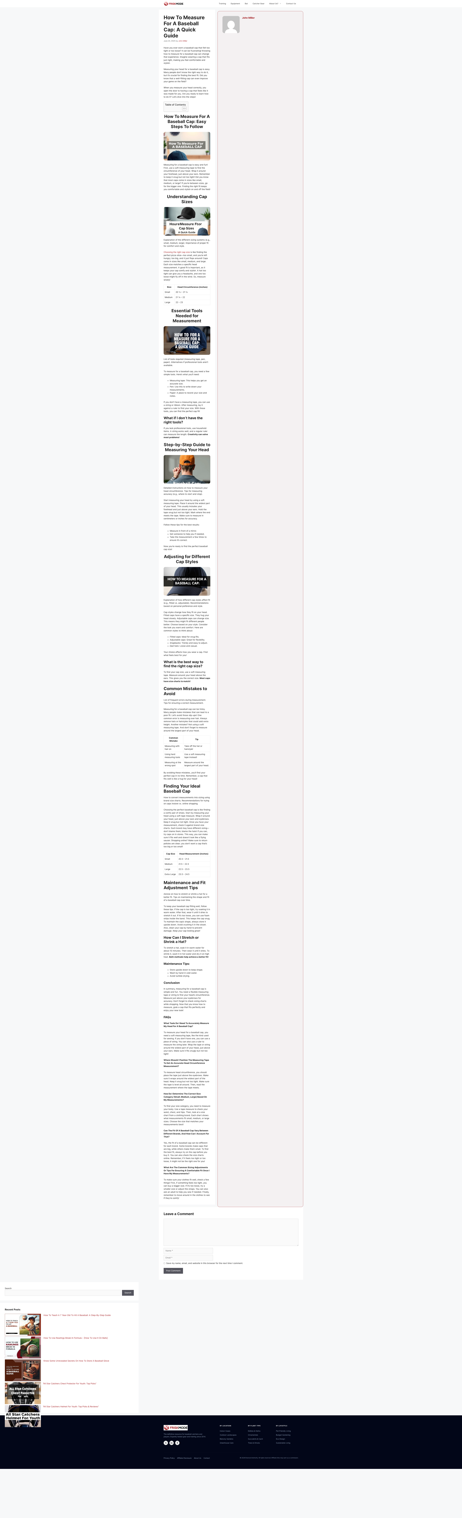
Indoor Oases (225, 1431)
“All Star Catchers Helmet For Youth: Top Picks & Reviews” (71, 1406)
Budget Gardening (283, 1435)
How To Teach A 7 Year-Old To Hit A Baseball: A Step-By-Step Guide (77, 1315)
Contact (207, 1458)
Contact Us (291, 3)
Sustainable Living (283, 1443)
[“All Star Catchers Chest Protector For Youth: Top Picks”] (23, 1393)
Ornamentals (253, 1435)
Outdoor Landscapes (228, 1435)
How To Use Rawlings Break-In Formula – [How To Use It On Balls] (75, 1338)
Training (222, 3)
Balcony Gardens (226, 1439)
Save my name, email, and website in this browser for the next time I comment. (204, 1263)
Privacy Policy (169, 1458)
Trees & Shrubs (254, 1443)
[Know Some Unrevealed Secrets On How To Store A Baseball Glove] (23, 1370)
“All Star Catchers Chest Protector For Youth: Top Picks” (69, 1383)
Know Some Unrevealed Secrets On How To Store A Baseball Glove (76, 1361)
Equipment (235, 3)
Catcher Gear (258, 3)
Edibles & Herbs (254, 1431)
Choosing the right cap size (177, 252)
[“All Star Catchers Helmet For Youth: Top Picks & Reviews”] (23, 1416)
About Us (197, 1458)
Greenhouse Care (226, 1443)
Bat (246, 3)
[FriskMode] (174, 3)
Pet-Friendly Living (283, 1431)
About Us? (273, 3)
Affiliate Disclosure (184, 1458)
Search (8, 1288)
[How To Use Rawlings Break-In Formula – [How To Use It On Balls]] (23, 1348)
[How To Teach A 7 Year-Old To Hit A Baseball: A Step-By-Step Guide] (23, 1325)
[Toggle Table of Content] (183, 108)
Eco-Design (280, 1439)
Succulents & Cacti (255, 1439)
